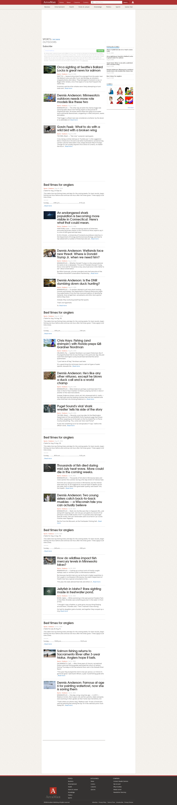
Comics (93, 784)
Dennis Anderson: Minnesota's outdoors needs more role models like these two (78, 98)
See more (131, 107)
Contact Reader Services (120, 781)
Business (47, 7)
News (92, 781)
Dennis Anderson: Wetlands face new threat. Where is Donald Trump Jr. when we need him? (80, 253)
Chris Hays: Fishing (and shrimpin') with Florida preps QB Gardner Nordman (79, 343)
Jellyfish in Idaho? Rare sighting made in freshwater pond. (79, 590)
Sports (118, 7)
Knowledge (98, 7)
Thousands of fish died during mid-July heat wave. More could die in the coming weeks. (80, 468)
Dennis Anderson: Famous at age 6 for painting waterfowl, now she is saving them (80, 685)
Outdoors (64, 74)
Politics (108, 7)
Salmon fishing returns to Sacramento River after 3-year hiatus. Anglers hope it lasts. (78, 654)
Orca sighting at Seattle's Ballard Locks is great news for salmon (80, 68)
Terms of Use (111, 802)
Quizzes (93, 789)
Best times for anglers (59, 184)
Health (71, 7)
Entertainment (60, 7)
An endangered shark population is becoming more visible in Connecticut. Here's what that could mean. (78, 217)
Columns (93, 787)
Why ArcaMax (117, 787)
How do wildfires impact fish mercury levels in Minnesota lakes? (77, 561)
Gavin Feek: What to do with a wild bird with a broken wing (78, 128)
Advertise (95, 802)
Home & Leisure (83, 7)
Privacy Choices (128, 802)
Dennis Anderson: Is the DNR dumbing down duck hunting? (78, 282)
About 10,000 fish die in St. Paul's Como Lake (120, 50)
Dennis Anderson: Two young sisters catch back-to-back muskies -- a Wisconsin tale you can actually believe (79, 499)
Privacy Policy (102, 802)
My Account (117, 784)
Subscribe (100, 50)
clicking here (85, 60)
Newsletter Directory (119, 792)
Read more (68, 88)
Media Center (117, 789)
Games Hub (129, 7)
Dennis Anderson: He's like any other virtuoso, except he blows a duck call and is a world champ (79, 377)
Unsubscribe (119, 802)
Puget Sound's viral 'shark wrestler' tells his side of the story (79, 407)
